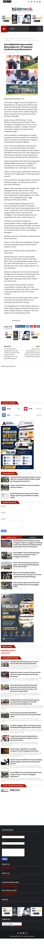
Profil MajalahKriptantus (10, 878)
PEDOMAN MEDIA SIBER (9, 887)
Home (6, 38)
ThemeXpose (30, 936)
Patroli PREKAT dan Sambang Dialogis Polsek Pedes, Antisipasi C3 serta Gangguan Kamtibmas (26, 555)
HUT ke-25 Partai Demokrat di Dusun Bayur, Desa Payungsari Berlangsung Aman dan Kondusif (26, 565)
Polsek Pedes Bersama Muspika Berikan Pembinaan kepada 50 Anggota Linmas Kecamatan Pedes (24, 738)
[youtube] (34, 2)
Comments (32, 537)
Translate (18, 926)
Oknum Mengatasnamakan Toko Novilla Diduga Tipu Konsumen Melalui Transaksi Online (24, 495)
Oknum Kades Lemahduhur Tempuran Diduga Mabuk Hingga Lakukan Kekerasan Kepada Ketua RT (26, 762)
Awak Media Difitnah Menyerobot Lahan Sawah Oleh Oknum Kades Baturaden (24, 663)
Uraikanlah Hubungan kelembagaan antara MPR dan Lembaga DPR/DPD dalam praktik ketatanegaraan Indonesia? (25, 479)
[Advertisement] (16, 806)
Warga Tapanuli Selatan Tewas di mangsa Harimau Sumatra (25, 486)
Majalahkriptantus (8, 651)
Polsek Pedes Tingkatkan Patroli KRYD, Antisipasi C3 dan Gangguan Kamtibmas (24, 750)
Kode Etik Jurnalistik (9, 868)
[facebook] (29, 2)
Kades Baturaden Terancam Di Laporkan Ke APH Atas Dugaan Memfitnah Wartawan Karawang (25, 674)
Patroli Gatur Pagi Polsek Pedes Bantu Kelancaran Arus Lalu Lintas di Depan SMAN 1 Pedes (25, 715)
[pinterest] (37, 2)
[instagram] (40, 2)
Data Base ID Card (8, 895)
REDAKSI (4, 904)
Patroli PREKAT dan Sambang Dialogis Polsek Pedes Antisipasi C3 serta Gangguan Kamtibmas (25, 774)
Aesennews (5, 653)
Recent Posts (11, 537)
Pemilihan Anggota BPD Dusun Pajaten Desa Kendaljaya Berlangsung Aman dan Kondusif (25, 726)
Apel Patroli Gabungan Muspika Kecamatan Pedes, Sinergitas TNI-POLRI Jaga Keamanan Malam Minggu (27, 575)
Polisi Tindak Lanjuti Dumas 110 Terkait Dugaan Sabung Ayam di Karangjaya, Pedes (26, 585)
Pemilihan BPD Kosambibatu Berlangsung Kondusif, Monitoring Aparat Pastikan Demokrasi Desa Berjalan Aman (24, 702)
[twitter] (31, 2)
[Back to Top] (26, 933)
